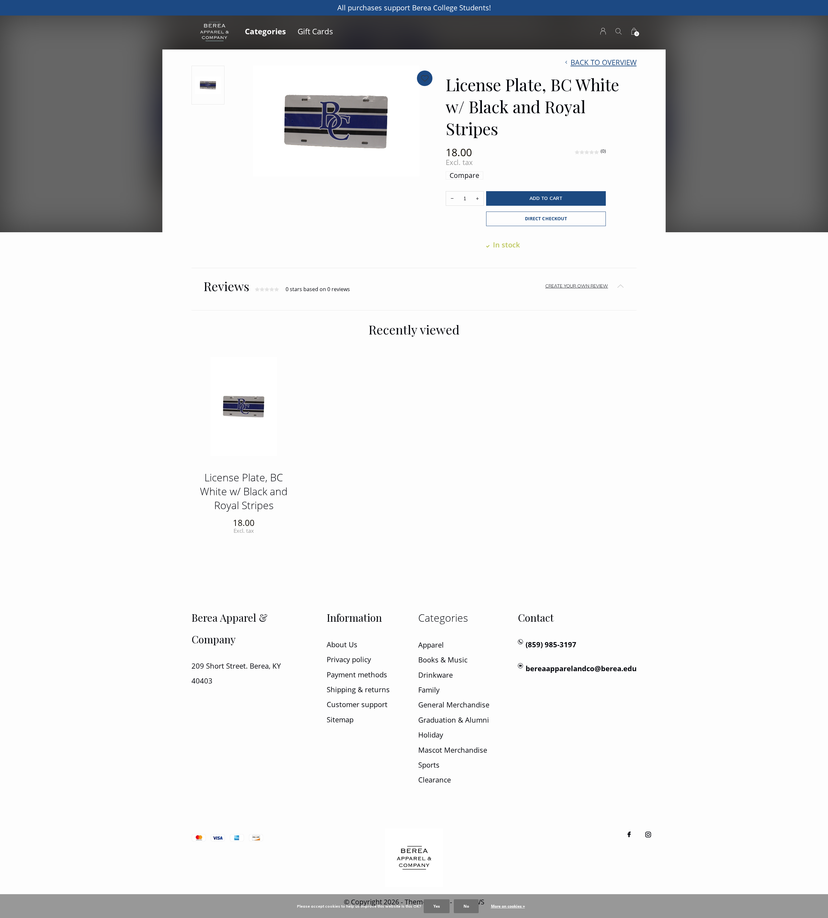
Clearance (434, 780)
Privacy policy (349, 659)
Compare (464, 175)
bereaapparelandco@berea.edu (581, 668)
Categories (265, 31)
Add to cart (545, 198)
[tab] (414, 286)
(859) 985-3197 (551, 644)
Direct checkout (546, 218)
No (466, 906)
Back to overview (604, 62)
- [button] (452, 198)
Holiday (430, 735)
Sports (429, 765)
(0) (603, 151)
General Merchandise (453, 705)
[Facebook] (629, 834)
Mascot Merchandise (452, 750)
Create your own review (576, 286)
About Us (342, 644)
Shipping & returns (358, 689)
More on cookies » (508, 906)
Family (429, 690)
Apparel (431, 645)
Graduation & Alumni (453, 720)
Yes (436, 906)
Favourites (424, 78)
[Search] (619, 31)
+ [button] (477, 198)
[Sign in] (603, 31)
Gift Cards (315, 31)
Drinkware (435, 675)
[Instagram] (648, 834)
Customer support (357, 704)
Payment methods (357, 675)
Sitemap (340, 720)
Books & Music (442, 660)
